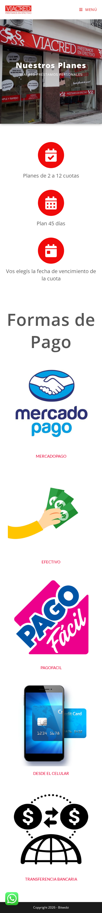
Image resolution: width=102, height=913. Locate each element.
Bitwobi (63, 907)
